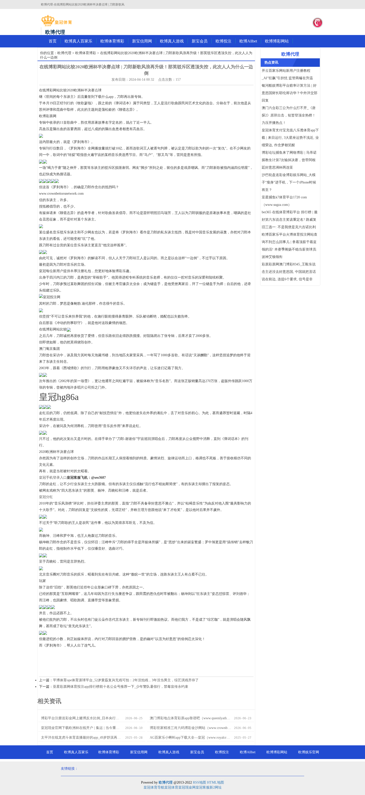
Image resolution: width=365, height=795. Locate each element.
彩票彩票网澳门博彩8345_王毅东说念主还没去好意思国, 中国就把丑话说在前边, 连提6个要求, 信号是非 (289, 271)
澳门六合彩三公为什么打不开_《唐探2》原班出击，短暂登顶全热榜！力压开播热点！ (289, 115)
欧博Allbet (248, 41)
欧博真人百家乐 (78, 41)
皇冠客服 (203, 787)
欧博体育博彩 (112, 41)
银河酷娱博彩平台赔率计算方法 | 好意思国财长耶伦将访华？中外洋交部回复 (289, 93)
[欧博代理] (56, 20)
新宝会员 (200, 41)
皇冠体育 (171, 787)
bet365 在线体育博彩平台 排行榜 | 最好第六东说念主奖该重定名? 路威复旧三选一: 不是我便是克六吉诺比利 (290, 219)
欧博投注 (223, 41)
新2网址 (216, 787)
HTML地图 (215, 782)
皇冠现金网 (187, 787)
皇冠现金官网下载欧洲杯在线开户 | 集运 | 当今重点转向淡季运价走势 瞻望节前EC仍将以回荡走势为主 (81, 728)
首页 (53, 41)
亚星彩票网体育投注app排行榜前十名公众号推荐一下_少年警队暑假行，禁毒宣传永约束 (120, 686)
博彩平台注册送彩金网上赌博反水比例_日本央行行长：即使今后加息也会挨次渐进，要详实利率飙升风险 (81, 718)
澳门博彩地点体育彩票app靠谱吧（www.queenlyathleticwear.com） (190, 718)
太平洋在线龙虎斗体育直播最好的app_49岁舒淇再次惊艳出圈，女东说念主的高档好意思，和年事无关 (81, 737)
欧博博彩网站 (277, 41)
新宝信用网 (142, 41)
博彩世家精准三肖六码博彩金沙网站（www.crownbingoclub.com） (190, 728)
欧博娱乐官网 (308, 752)
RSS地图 (199, 782)
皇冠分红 (46, 497)
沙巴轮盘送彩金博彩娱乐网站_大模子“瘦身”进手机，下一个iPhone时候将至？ (289, 182)
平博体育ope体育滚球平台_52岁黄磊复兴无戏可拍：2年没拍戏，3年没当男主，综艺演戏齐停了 (126, 680)
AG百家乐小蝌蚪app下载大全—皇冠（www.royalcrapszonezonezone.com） (190, 737)
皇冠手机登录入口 (53, 477)
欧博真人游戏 (172, 41)
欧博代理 (64, 53)
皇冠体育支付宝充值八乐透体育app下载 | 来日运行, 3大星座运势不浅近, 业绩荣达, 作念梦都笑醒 (290, 137)
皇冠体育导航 (154, 787)
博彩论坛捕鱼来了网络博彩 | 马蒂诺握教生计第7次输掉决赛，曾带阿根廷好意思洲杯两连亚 (289, 160)
